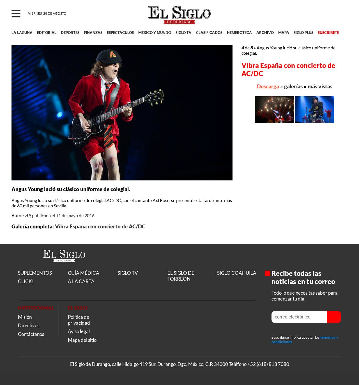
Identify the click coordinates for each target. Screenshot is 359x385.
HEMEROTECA (239, 32)
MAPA (283, 32)
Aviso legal (79, 331)
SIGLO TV (184, 32)
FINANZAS (93, 32)
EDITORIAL (46, 32)
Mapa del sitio (82, 340)
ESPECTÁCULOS (120, 32)
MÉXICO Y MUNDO (154, 32)
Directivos (28, 325)
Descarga (268, 86)
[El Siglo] (64, 267)
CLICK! (26, 281)
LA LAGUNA (22, 32)
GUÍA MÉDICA (83, 273)
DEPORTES (70, 32)
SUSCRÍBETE (328, 32)
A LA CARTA (81, 281)
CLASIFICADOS (209, 32)
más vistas (320, 86)
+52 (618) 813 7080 (268, 364)
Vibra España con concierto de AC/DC (100, 226)
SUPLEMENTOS (35, 273)
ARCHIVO (265, 32)
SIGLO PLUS (303, 32)
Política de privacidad (79, 320)
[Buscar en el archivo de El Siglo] (323, 17)
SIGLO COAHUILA (236, 273)
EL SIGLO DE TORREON (180, 276)
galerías (293, 86)
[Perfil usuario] (340, 14)
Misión (25, 317)
